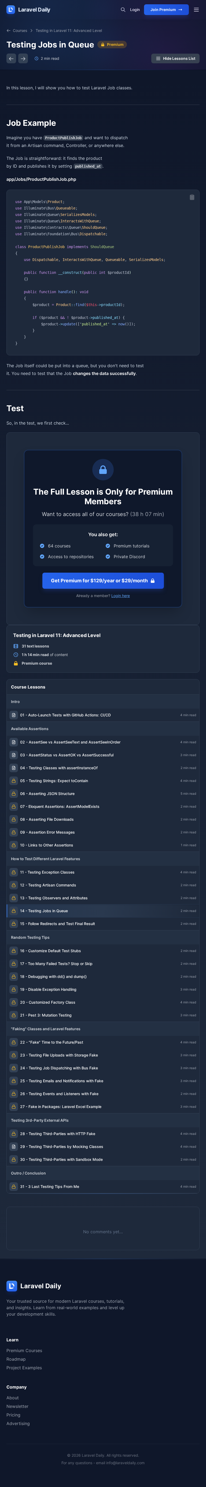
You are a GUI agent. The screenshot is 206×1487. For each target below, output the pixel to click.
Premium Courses (24, 1350)
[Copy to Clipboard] (192, 197)
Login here (120, 595)
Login (135, 9)
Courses (20, 30)
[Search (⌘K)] (123, 9)
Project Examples (24, 1367)
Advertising (18, 1423)
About (12, 1397)
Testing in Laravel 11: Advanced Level (69, 30)
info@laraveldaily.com (125, 1462)
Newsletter (17, 1406)
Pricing (13, 1415)
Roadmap (16, 1359)
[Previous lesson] (11, 58)
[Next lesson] (23, 58)
